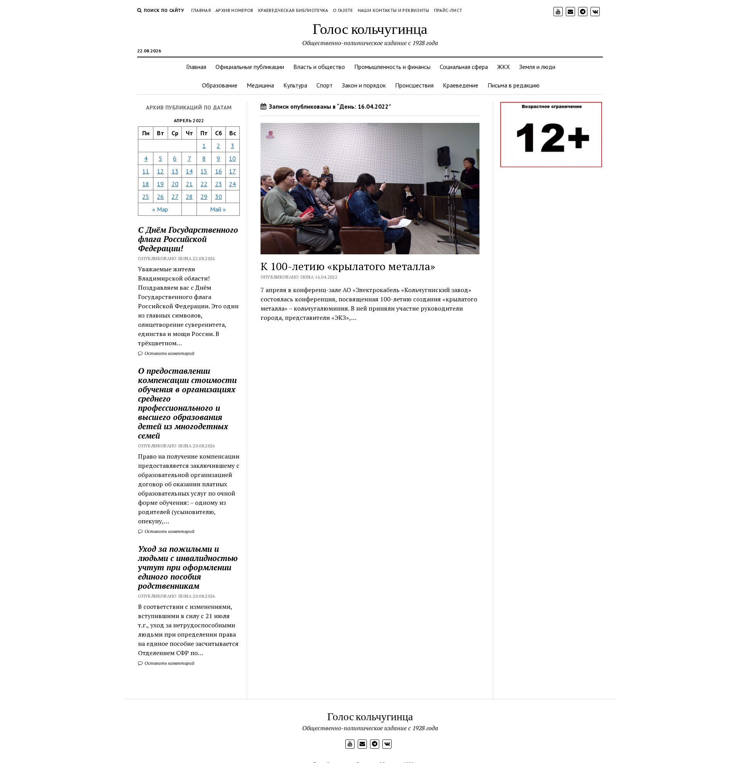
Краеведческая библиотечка (293, 10)
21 (189, 184)
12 (160, 171)
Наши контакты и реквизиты (393, 10)
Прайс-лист (448, 10)
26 (160, 196)
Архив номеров (234, 10)
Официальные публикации (249, 67)
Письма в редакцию (514, 85)
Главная (201, 10)
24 (232, 184)
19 (160, 184)
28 (189, 196)
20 (175, 184)
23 (218, 184)
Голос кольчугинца (370, 28)
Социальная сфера (464, 67)
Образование (219, 85)
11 (145, 171)
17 (232, 171)
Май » (218, 209)
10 (232, 158)
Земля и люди (537, 67)
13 (175, 171)
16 (218, 171)
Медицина (260, 85)
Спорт (324, 85)
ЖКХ (503, 67)
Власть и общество (319, 67)
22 (203, 184)
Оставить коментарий (169, 353)
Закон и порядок (364, 85)
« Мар (160, 209)
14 (189, 171)
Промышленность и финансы (392, 67)
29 (203, 196)
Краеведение (460, 85)
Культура (295, 85)
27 (175, 196)
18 (145, 184)
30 (218, 196)
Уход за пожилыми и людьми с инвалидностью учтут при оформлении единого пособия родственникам (188, 567)
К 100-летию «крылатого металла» (348, 266)
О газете (343, 10)
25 (145, 196)
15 (203, 171)
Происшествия (414, 85)
